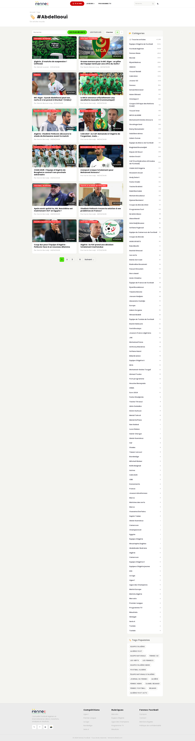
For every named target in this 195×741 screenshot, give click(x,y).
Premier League (90, 718)
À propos (143, 714)
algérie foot (136, 651)
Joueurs (90, 4)
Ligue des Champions (120, 722)
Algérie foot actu (138, 693)
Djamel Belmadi (153, 684)
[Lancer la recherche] (153, 4)
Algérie (154, 679)
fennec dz (154, 656)
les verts (134, 660)
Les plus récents (77, 32)
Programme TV (104, 4)
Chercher (109, 32)
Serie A (86, 729)
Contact (142, 718)
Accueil (32, 12)
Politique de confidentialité (150, 725)
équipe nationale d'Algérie (142, 674)
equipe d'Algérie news (140, 665)
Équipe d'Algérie (117, 718)
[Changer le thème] (158, 3)
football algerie (138, 670)
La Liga (86, 722)
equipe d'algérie (137, 647)
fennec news (136, 684)
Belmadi (152, 688)
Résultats (115, 729)
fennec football (138, 688)
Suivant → (89, 259)
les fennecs (148, 660)
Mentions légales (146, 722)
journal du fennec (139, 679)
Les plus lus (95, 32)
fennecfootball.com (115, 738)
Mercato (114, 714)
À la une (78, 4)
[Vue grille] (117, 32)
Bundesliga (88, 725)
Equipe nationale (138, 656)
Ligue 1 (86, 714)
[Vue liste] (121, 32)
